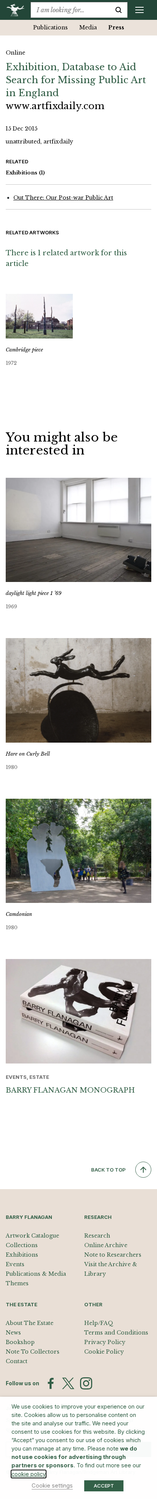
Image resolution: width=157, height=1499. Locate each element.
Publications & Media (36, 1273)
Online (15, 52)
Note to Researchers (112, 1254)
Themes (17, 1283)
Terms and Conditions (116, 1332)
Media (88, 27)
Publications (50, 27)
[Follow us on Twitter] (68, 1383)
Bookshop (20, 1342)
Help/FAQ (98, 1323)
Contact (16, 1361)
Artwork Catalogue (32, 1235)
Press (116, 27)
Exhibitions (25, 172)
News (13, 1332)
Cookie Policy (104, 1351)
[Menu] (139, 10)
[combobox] (70, 10)
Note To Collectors (32, 1351)
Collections (22, 1245)
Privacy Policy (104, 1342)
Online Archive (105, 1245)
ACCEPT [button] (104, 1486)
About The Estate (29, 1323)
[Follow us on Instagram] (86, 1383)
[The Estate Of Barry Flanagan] (18, 10)
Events (15, 1264)
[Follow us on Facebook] (50, 1383)
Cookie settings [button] (52, 1485)
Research (97, 1235)
